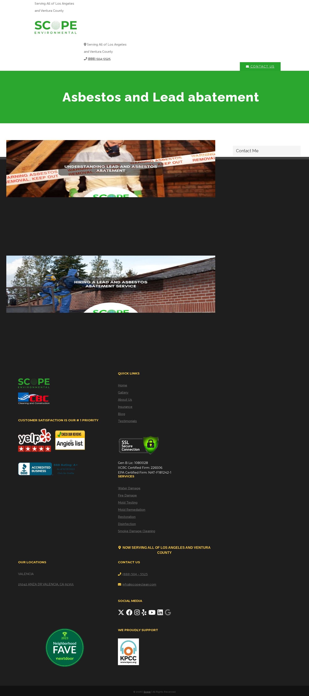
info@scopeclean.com (139, 584)
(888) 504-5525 (99, 59)
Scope (147, 692)
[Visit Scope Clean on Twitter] (121, 614)
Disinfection (127, 524)
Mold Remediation (131, 510)
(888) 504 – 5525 (135, 574)
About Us (125, 400)
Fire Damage (127, 495)
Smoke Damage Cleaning (136, 531)
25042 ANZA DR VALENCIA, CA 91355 (46, 584)
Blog (121, 414)
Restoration (127, 517)
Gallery (123, 392)
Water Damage (129, 488)
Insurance (125, 407)
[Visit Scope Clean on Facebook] (129, 614)
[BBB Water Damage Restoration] (49, 468)
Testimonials (127, 421)
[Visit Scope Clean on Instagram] (137, 614)
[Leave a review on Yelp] (144, 614)
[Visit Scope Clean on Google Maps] (168, 614)
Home (122, 385)
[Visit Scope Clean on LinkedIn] (160, 614)
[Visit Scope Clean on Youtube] (152, 614)
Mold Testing (127, 502)
